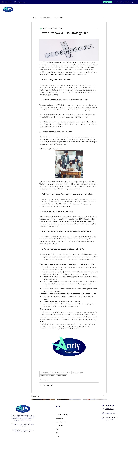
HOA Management (45, 17)
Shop (57, 429)
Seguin (16, 420)
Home (57, 410)
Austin (25, 418)
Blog (57, 433)
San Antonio (19, 418)
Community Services (61, 422)
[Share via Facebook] (40, 385)
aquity (68, 372)
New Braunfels (29, 417)
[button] (120, 9)
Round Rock (30, 418)
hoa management (44, 372)
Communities (59, 17)
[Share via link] (52, 385)
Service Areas (59, 425)
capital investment (61, 375)
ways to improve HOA (78, 372)
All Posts (34, 17)
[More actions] (98, 28)
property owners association (47, 375)
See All (105, 395)
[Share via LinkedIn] (48, 385)
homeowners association (58, 372)
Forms (57, 436)
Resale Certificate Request (61, 414)
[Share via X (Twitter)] (44, 385)
